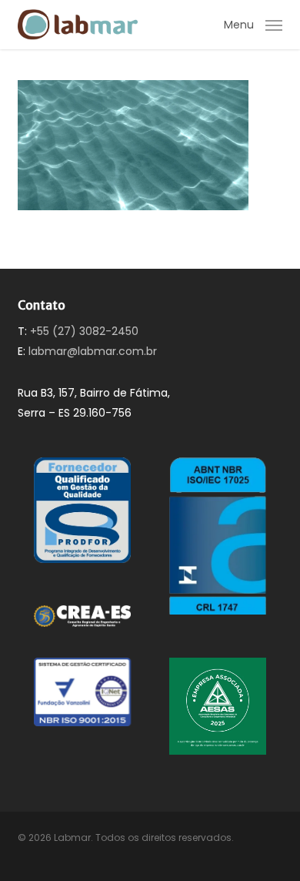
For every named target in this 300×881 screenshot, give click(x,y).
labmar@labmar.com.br (92, 351)
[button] (253, 23)
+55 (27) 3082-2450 (84, 331)
